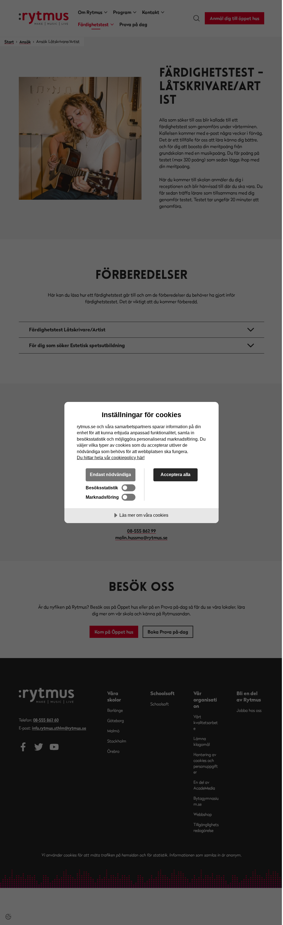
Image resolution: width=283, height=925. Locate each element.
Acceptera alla (175, 474)
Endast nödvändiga (110, 474)
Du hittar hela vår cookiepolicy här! (111, 457)
